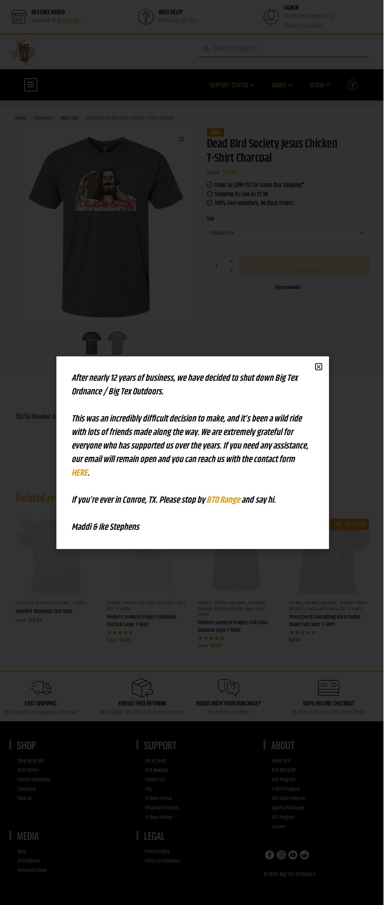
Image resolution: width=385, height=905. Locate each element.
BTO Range (223, 500)
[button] (318, 367)
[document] (192, 452)
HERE (79, 473)
